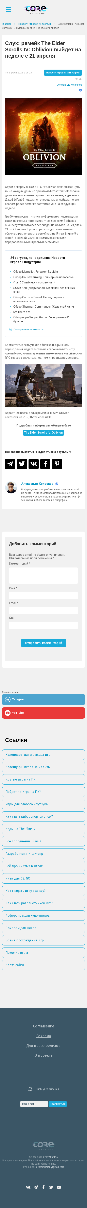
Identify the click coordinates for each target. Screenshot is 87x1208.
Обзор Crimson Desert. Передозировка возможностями (38, 299)
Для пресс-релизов (43, 1045)
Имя (13, 588)
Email (13, 603)
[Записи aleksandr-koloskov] (11, 491)
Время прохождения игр (24, 940)
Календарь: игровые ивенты (27, 767)
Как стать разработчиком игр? (29, 903)
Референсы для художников (27, 915)
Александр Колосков (69, 84)
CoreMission (36, 9)
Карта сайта (14, 965)
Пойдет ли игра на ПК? (23, 792)
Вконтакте (28, 1187)
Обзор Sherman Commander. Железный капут (43, 306)
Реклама (43, 1036)
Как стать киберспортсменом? (29, 816)
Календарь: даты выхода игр (27, 755)
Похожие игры (16, 953)
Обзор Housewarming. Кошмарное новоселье (43, 277)
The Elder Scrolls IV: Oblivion (43, 432)
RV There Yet (21, 312)
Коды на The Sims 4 (20, 829)
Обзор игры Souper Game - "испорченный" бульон (41, 319)
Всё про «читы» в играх (24, 866)
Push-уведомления (47, 1089)
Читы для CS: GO (17, 878)
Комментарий (19, 563)
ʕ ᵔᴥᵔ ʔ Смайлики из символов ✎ (34, 282)
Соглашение (43, 1026)
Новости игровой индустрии (63, 72)
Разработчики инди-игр (24, 854)
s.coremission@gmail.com (50, 1167)
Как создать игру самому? (25, 891)
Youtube (58, 1187)
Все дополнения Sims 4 (23, 841)
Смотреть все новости (29, 329)
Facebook (43, 1187)
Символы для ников (20, 928)
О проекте (43, 1055)
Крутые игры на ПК (20, 779)
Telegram (35, 1187)
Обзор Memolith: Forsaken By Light (35, 271)
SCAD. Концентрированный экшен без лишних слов (44, 290)
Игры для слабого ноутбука (26, 804)
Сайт (12, 618)
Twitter (51, 1187)
